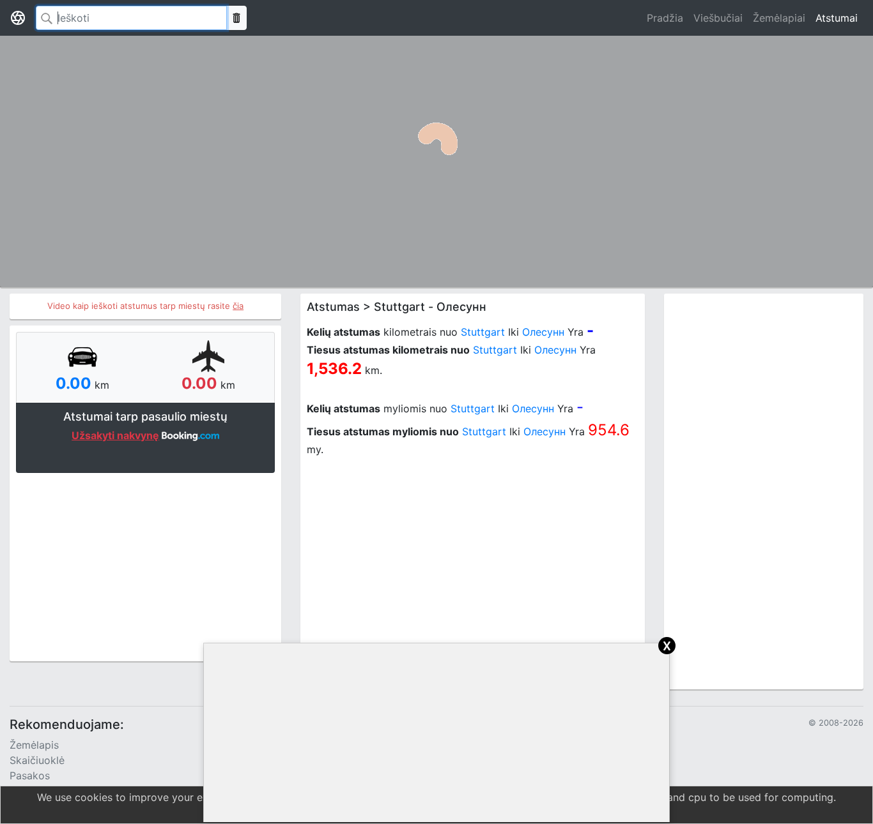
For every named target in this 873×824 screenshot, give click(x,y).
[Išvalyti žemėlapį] (236, 18)
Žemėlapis (34, 744)
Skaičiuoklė (37, 760)
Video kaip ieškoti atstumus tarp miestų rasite (145, 306)
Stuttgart (483, 332)
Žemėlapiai (779, 17)
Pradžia (665, 17)
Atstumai (836, 17)
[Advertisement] (145, 565)
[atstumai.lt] (18, 18)
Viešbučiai (718, 17)
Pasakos (30, 775)
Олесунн (543, 332)
